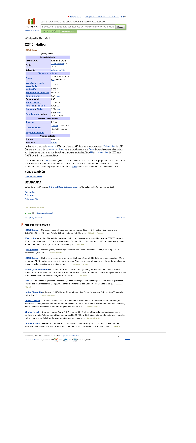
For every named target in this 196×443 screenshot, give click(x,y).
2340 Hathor (31, 238)
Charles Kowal (32, 312)
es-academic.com (32, 30)
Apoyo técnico (66, 336)
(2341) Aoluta (115, 217)
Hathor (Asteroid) (33, 292)
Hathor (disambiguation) (37, 269)
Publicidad (74, 336)
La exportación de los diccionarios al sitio (102, 17)
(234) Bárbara (35, 217)
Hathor (28, 281)
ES (122, 17)
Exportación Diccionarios (33, 340)
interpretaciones (68, 31)
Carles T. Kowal (32, 300)
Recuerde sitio (76, 17)
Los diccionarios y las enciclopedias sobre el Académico (73, 21)
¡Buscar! (120, 27)
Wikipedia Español (50, 31)
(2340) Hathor (31, 230)
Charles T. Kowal (33, 323)
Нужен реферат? (44, 213)
